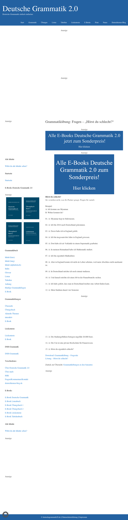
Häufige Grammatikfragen (15, 287)
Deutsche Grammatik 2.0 (40, 8)
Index (7, 268)
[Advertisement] (64, 49)
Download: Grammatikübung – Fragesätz (61, 355)
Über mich (9, 371)
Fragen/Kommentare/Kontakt (16, 379)
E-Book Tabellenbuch (13, 416)
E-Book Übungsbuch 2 (14, 408)
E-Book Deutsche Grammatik (16, 397)
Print (96, 22)
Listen (54, 22)
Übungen (44, 22)
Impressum (83, 517)
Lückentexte (75, 22)
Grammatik (32, 22)
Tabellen (64, 22)
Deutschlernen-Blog (119, 22)
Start (22, 22)
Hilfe (7, 375)
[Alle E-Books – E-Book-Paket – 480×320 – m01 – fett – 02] (84, 193)
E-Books (87, 22)
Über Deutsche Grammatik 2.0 (17, 367)
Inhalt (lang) (10, 261)
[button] (5, 514)
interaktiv (8, 317)
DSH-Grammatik (12, 353)
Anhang (8, 284)
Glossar (8, 272)
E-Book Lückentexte (13, 412)
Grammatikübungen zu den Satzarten (77, 364)
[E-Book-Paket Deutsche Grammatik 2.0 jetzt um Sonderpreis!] (84, 149)
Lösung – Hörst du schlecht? (56, 358)
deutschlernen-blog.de (13, 383)
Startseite (8, 180)
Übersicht (9, 306)
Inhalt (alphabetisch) (13, 264)
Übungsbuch (10, 309)
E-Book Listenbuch (12, 401)
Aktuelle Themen (12, 313)
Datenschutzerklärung (70, 517)
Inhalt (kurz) (10, 257)
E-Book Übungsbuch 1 (14, 405)
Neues (105, 22)
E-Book (8, 291)
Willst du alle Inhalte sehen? (16, 166)
